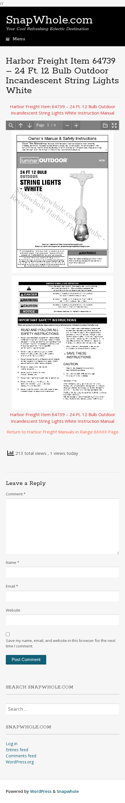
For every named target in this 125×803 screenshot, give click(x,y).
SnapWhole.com (49, 20)
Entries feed (17, 749)
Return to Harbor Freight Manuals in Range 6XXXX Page (63, 432)
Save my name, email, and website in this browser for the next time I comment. (60, 643)
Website (13, 610)
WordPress (40, 791)
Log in (11, 743)
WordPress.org (20, 762)
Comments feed (21, 755)
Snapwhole (68, 791)
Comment (16, 493)
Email (12, 586)
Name (12, 562)
